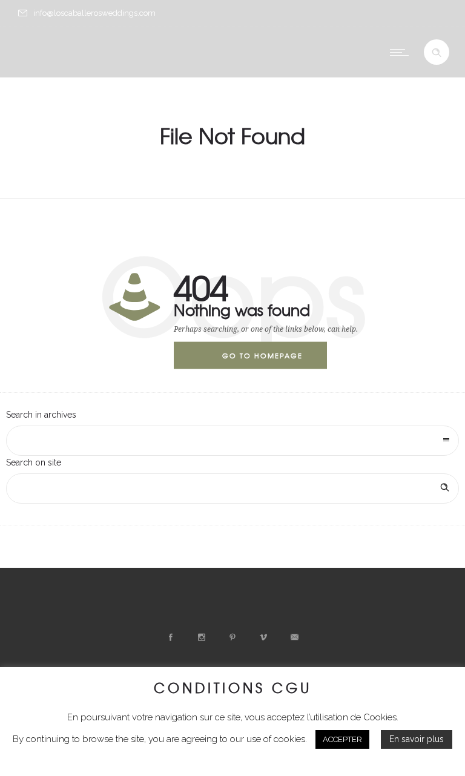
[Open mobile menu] (402, 52)
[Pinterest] (232, 637)
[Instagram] (201, 637)
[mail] (294, 637)
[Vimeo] (263, 637)
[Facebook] (171, 637)
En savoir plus (416, 739)
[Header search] (436, 52)
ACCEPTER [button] (342, 739)
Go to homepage (262, 355)
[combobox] (232, 441)
